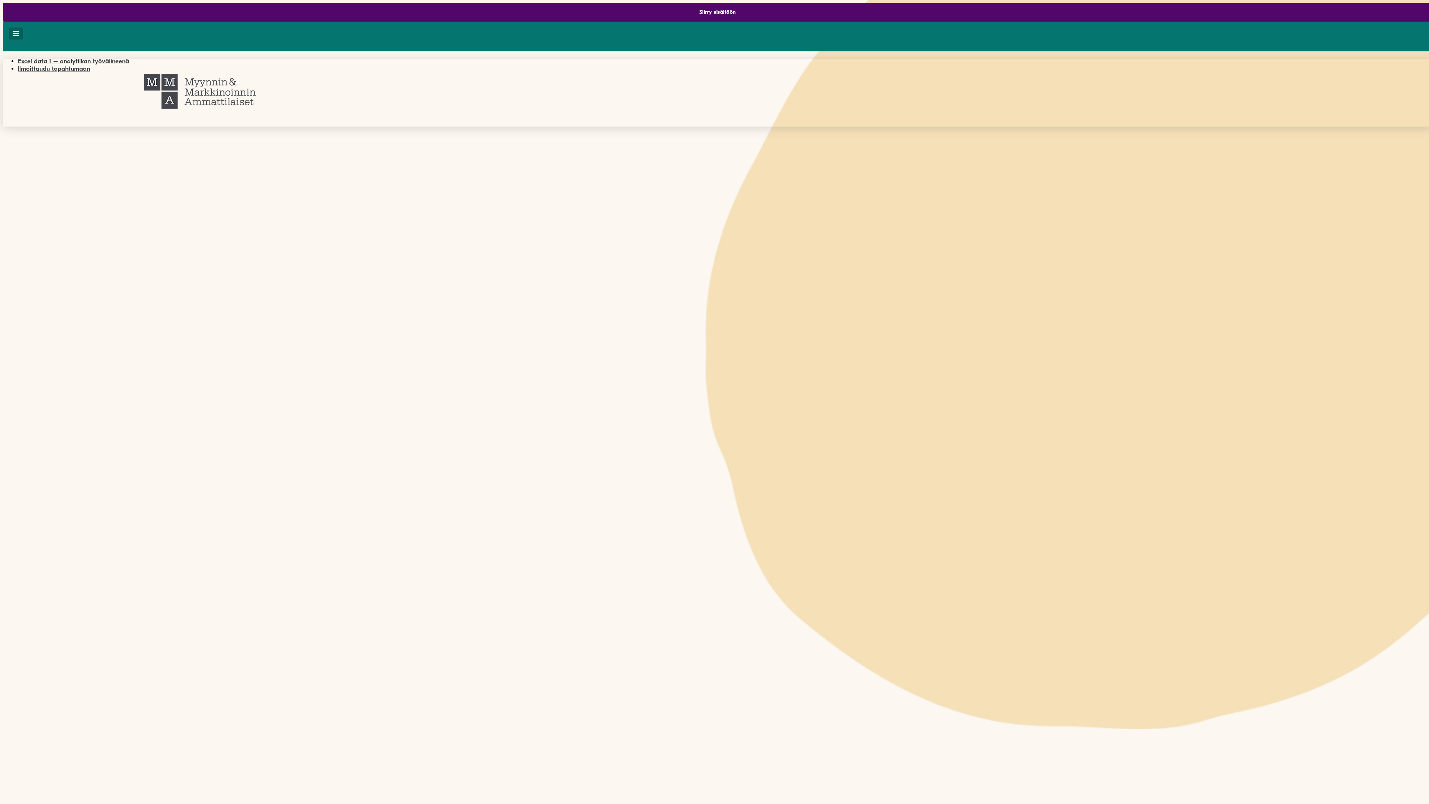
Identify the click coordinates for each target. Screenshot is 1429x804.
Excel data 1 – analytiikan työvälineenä (73, 61)
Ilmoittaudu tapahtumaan (54, 68)
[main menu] (16, 33)
